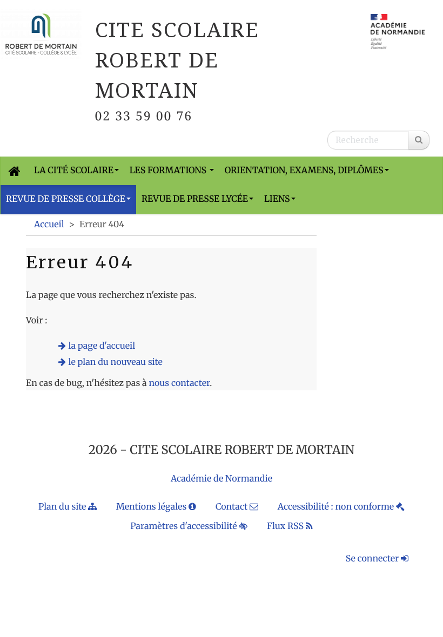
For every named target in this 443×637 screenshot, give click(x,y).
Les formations (169, 170)
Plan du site (63, 507)
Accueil (49, 224)
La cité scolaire (73, 170)
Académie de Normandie (221, 478)
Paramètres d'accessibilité (184, 526)
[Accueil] (15, 171)
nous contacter (179, 383)
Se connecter (373, 558)
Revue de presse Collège (65, 199)
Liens (277, 199)
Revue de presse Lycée (195, 199)
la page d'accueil (102, 346)
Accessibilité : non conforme (337, 507)
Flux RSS (286, 526)
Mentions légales (152, 507)
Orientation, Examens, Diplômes (304, 170)
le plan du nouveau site (116, 362)
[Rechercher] (418, 140)
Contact (233, 507)
